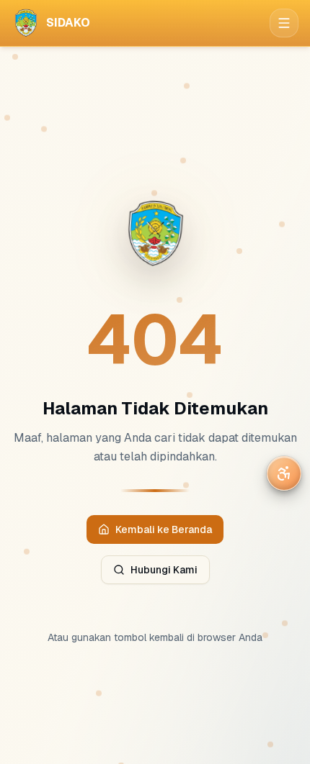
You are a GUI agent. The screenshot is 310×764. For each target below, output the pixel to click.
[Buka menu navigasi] (284, 23)
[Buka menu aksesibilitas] (284, 473)
